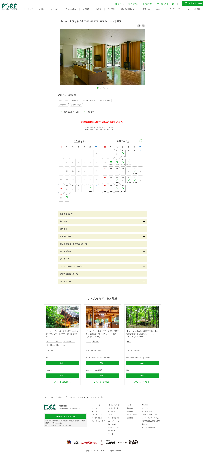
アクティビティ (176, 9)
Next (77, 317)
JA (173, 4)
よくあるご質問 (194, 9)
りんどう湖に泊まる (114, 431)
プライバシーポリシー (149, 414)
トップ (30, 9)
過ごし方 (54, 9)
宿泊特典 (86, 9)
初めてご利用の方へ (128, 9)
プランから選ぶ (70, 9)
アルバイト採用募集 (148, 427)
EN (177, 4)
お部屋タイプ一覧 (113, 405)
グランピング (112, 411)
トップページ (96, 405)
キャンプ (110, 434)
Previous (47, 317)
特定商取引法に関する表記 (151, 421)
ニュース (159, 9)
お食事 (98, 9)
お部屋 (41, 9)
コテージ (110, 414)
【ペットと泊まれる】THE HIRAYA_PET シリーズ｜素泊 (84, 397)
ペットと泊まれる (56, 397)
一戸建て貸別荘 (113, 408)
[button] (98, 88)
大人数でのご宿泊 (113, 427)
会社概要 (145, 405)
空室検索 (130, 418)
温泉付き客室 (112, 424)
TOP (45, 397)
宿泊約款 (145, 424)
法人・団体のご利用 (98, 421)
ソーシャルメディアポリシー (151, 418)
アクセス (146, 9)
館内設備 (111, 9)
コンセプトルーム (113, 421)
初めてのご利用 (97, 418)
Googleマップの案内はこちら (65, 416)
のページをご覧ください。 (58, 425)
